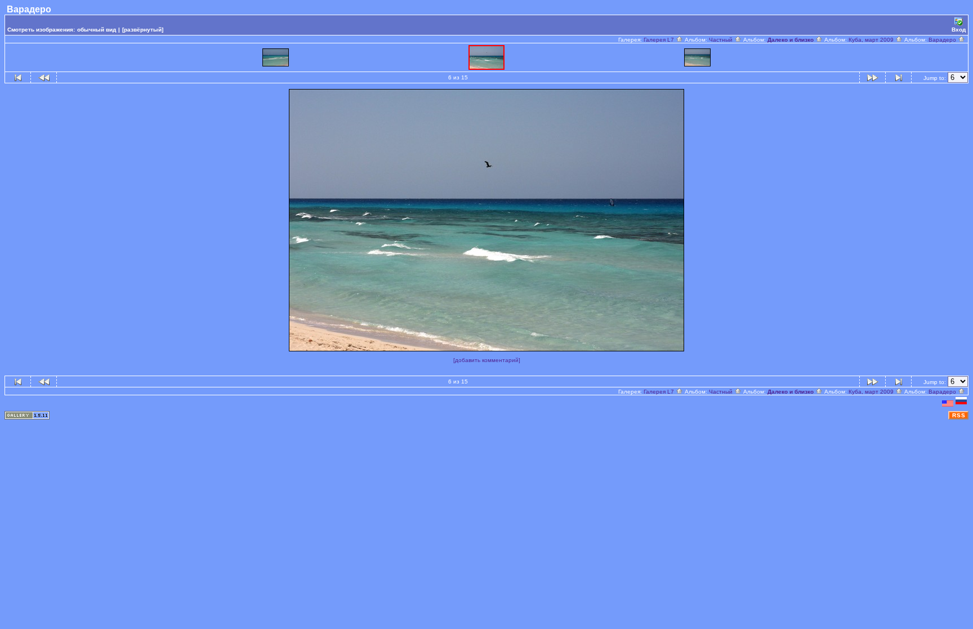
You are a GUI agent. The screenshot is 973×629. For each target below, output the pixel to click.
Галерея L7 (660, 40)
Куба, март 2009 (872, 40)
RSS (959, 415)
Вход (959, 29)
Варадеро (943, 40)
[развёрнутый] (142, 29)
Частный (721, 40)
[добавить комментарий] (486, 360)
